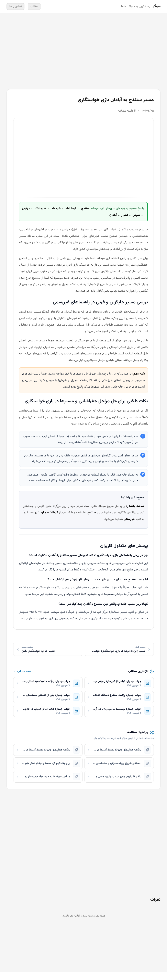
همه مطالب (24, 671)
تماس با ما (15, 6)
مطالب (34, 6)
